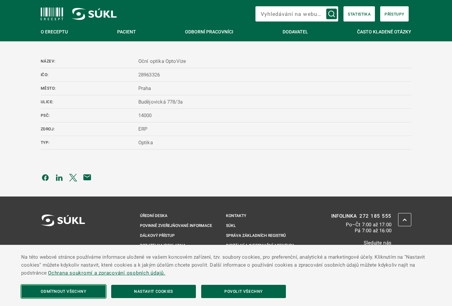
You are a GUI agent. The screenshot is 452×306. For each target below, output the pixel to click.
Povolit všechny (243, 291)
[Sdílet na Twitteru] (73, 177)
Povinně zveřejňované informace (176, 225)
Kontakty (236, 215)
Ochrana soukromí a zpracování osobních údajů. (106, 273)
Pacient (126, 31)
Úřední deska (153, 215)
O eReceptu (54, 31)
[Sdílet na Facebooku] (45, 177)
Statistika (359, 14)
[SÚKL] (52, 14)
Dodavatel (295, 31)
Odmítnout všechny (63, 291)
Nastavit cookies (153, 291)
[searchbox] (296, 14)
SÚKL (231, 225)
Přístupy (394, 14)
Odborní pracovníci (209, 31)
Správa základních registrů (256, 235)
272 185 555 (375, 216)
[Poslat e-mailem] (87, 177)
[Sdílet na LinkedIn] (59, 177)
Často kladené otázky (384, 31)
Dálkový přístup (157, 235)
